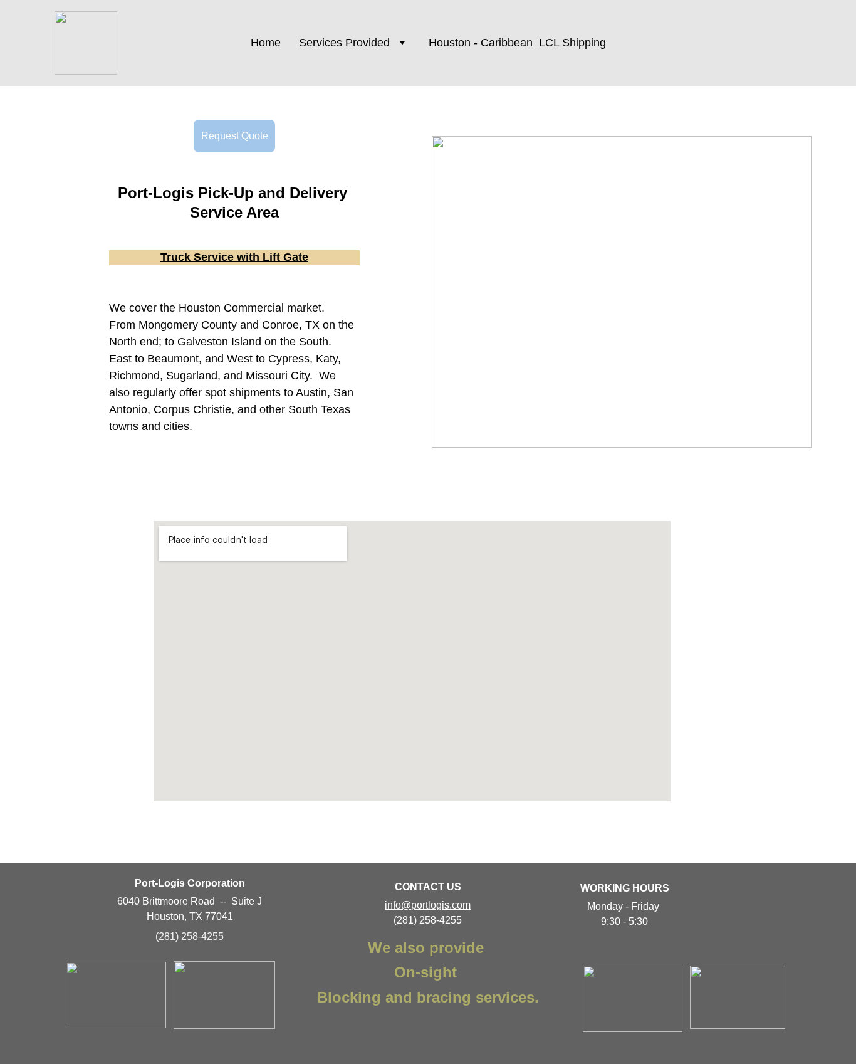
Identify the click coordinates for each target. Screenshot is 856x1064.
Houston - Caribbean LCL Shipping (517, 42)
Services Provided (344, 42)
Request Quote (234, 135)
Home (266, 42)
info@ (398, 905)
